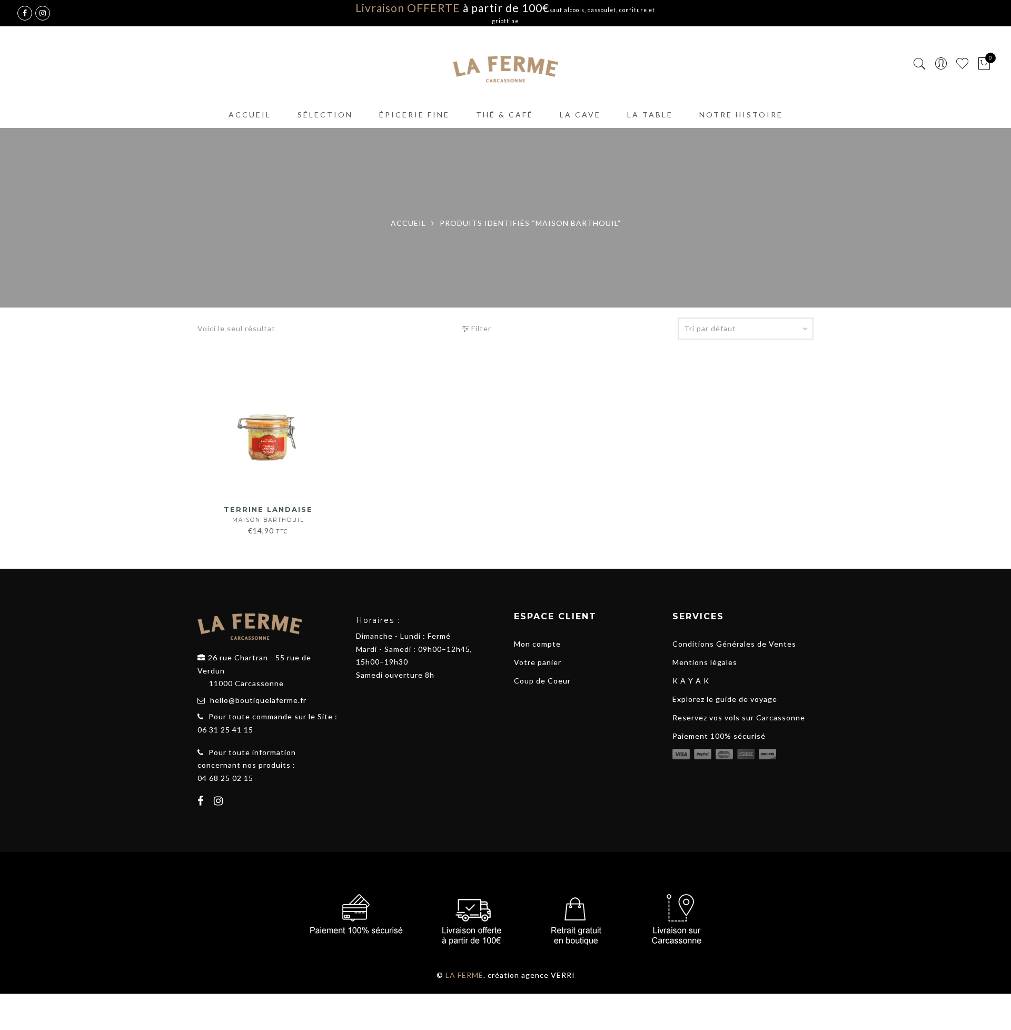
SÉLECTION (325, 114)
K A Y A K (690, 680)
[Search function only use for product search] (919, 64)
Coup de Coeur (542, 680)
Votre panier (537, 662)
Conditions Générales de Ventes (734, 643)
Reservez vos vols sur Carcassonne (738, 717)
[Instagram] (220, 802)
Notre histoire (741, 114)
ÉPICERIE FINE (414, 114)
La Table (650, 114)
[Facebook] (201, 802)
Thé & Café (504, 114)
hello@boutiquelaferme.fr (258, 700)
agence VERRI (548, 974)
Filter (480, 328)
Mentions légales (704, 662)
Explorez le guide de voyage (724, 699)
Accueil (250, 114)
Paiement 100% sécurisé (719, 735)
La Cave (580, 114)
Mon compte (537, 643)
